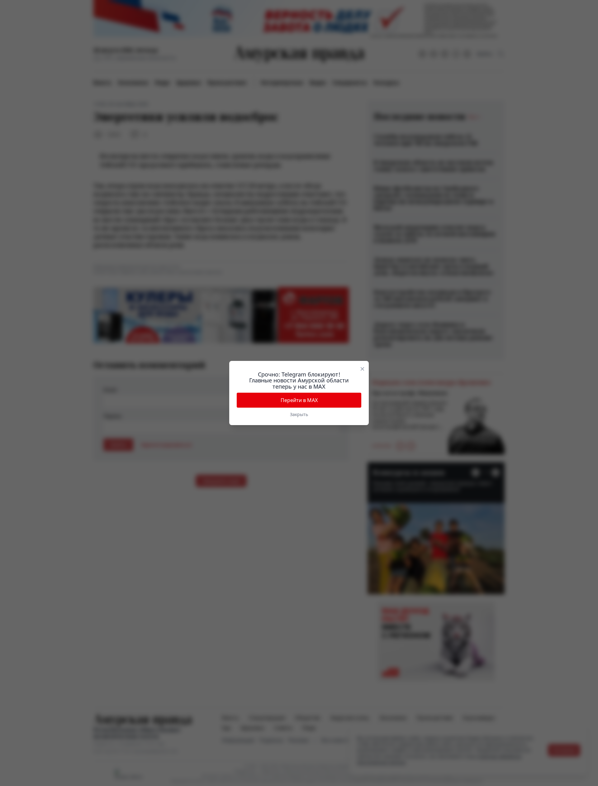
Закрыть (299, 414)
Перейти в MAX (299, 400)
